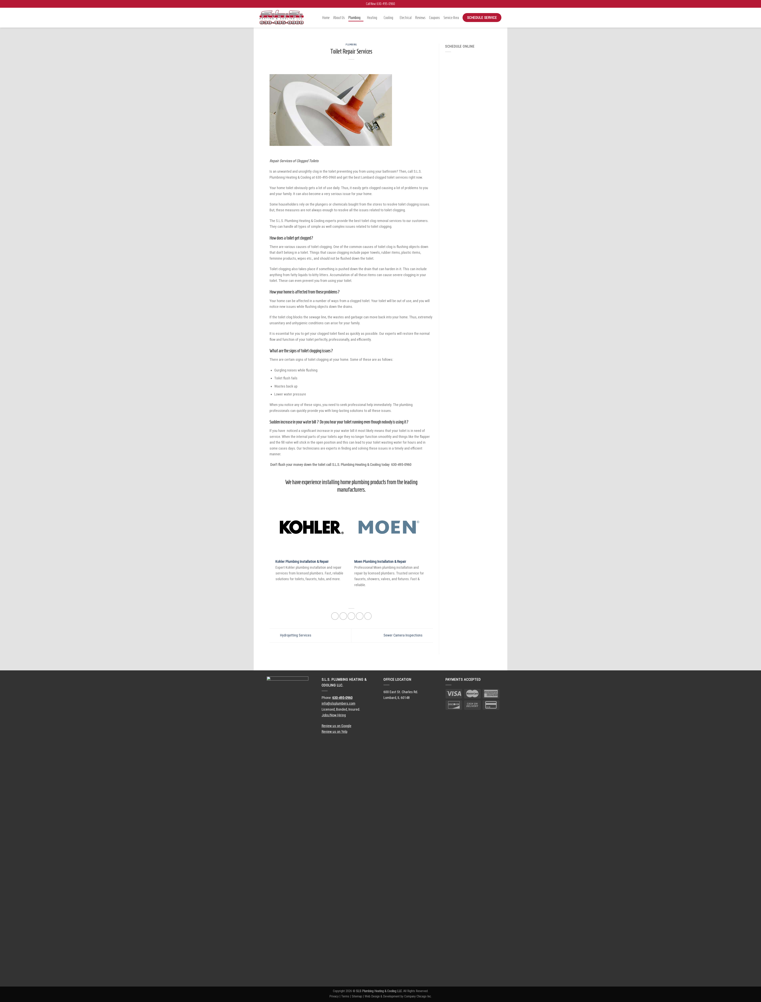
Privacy (334, 996)
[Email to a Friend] (351, 616)
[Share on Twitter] (343, 616)
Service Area (451, 17)
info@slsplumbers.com (338, 703)
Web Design (372, 996)
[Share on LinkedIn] (368, 616)
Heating (372, 17)
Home (326, 17)
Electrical (406, 17)
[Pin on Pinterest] (359, 616)
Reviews (420, 17)
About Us (339, 17)
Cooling (388, 17)
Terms (345, 996)
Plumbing (354, 17)
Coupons (434, 17)
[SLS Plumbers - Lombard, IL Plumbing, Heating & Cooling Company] (282, 17)
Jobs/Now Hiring (334, 715)
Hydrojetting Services (295, 635)
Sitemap (357, 996)
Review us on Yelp (334, 731)
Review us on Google (336, 726)
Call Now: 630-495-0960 (380, 4)
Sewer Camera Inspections (403, 635)
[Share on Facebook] (335, 616)
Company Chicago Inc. (418, 996)
